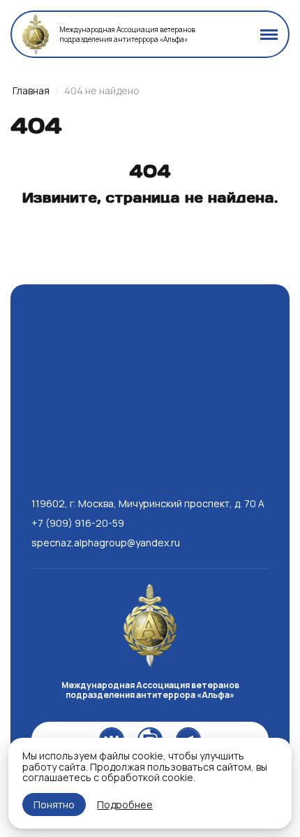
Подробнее (125, 804)
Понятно (54, 804)
